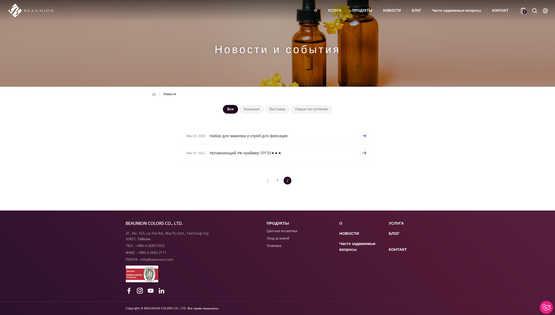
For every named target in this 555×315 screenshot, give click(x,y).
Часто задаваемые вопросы (456, 10)
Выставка (277, 109)
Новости (169, 94)
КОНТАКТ (500, 10)
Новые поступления (311, 109)
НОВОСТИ (392, 10)
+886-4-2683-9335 (150, 245)
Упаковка (274, 245)
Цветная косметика (282, 230)
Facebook (129, 290)
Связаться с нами (546, 307)
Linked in (161, 290)
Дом (154, 94)
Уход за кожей (278, 238)
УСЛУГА (334, 10)
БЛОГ (416, 10)
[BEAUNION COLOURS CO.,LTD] (33, 10)
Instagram (140, 290)
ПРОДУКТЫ (362, 10)
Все (230, 109)
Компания (252, 109)
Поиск (534, 10)
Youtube (150, 290)
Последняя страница (267, 180)
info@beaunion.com (156, 259)
